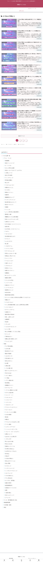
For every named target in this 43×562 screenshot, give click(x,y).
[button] (40, 308)
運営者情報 (11, 558)
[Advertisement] (9, 530)
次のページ (21, 136)
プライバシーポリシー (32, 558)
